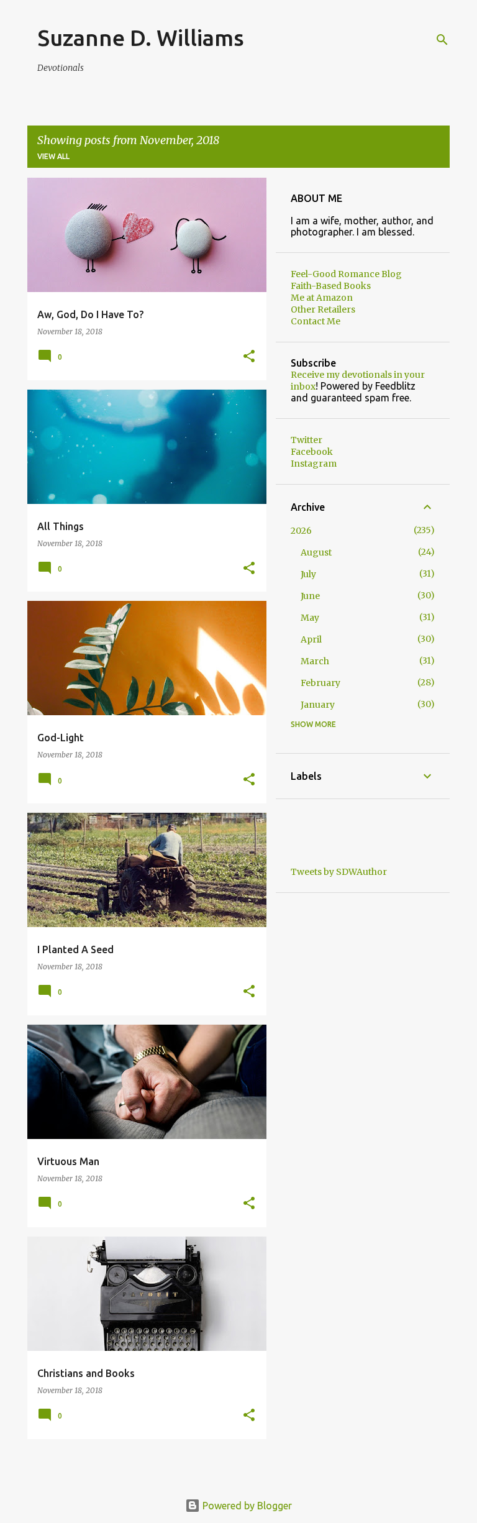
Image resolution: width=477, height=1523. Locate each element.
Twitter (306, 440)
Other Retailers (323, 309)
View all (53, 156)
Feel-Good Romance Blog (346, 274)
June (310, 595)
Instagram (314, 463)
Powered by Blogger (246, 1505)
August (316, 552)
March (315, 661)
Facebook (312, 451)
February (320, 682)
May (310, 617)
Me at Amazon (322, 297)
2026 (301, 530)
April (311, 639)
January (318, 704)
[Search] (442, 40)
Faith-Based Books (331, 285)
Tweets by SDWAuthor (339, 871)
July (308, 574)
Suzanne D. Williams (140, 37)
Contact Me (315, 321)
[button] (249, 357)
